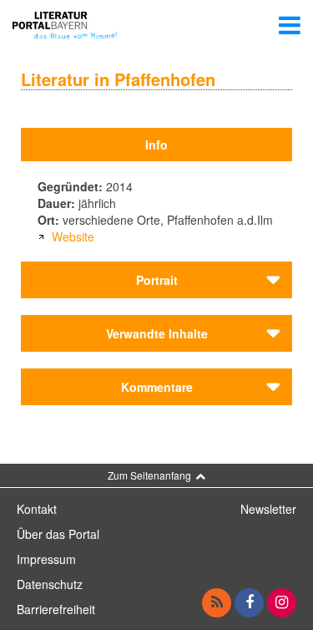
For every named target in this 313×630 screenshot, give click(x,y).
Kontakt (37, 508)
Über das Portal (58, 534)
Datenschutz (50, 584)
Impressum (46, 559)
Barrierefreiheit (56, 609)
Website (73, 236)
